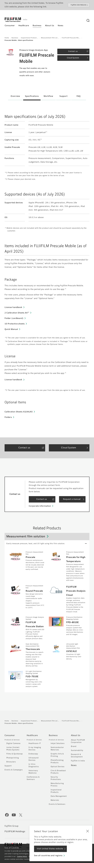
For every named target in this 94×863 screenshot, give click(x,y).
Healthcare (32, 735)
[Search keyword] (88, 20)
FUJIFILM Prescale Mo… (71, 38)
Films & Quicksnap (14, 754)
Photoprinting (12, 758)
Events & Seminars (57, 804)
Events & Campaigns (14, 770)
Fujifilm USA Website (79, 5)
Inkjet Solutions (58, 743)
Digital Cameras (13, 743)
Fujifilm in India (78, 761)
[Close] (87, 831)
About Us (75, 735)
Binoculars (11, 762)
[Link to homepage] (13, 19)
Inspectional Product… (29, 38)
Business (15, 38)
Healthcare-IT (35, 743)
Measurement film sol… (50, 38)
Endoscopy (33, 754)
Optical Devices (57, 766)
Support (8, 766)
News (74, 765)
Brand (73, 746)
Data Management (59, 796)
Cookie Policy (22, 856)
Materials (55, 800)
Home (7, 38)
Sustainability (77, 750)
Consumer (10, 735)
